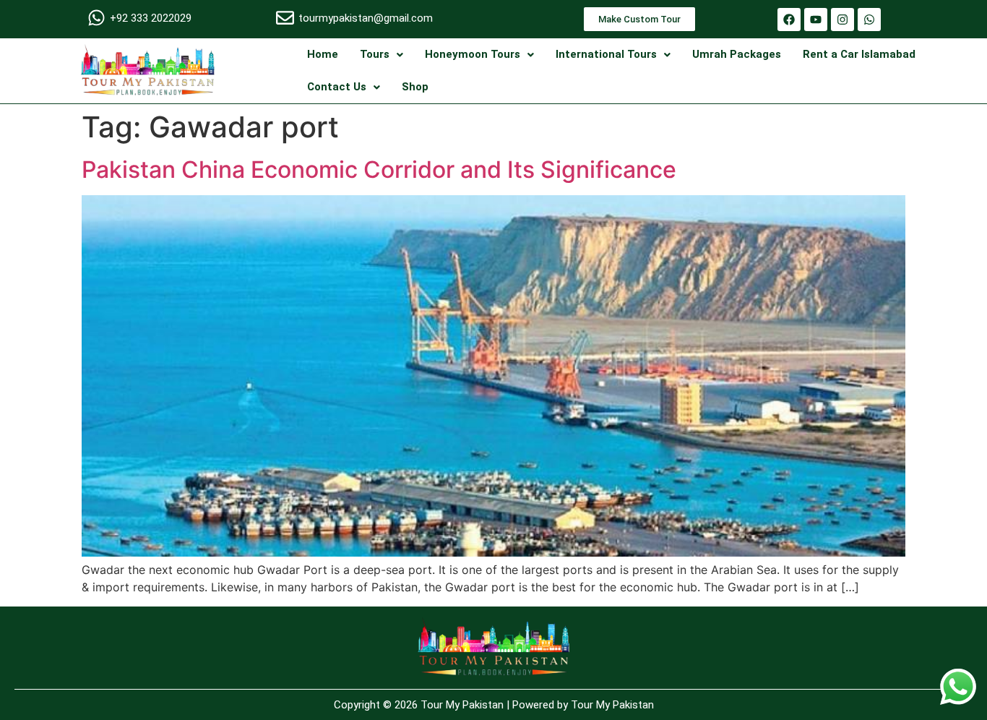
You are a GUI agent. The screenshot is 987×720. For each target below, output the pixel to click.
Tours (374, 54)
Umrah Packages (736, 54)
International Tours (606, 54)
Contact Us (336, 86)
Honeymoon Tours (472, 54)
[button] (381, 54)
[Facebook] (789, 19)
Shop (415, 86)
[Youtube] (815, 19)
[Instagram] (842, 19)
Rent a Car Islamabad (859, 54)
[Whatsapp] (869, 19)
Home (322, 54)
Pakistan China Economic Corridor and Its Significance (379, 169)
